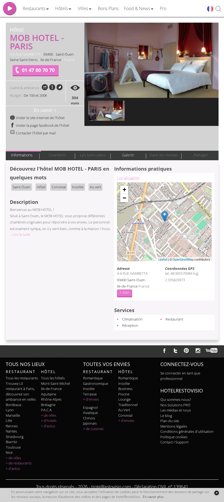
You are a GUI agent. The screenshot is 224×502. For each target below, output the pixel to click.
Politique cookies (173, 436)
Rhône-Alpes (51, 399)
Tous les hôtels (53, 378)
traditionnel (128, 404)
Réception (130, 325)
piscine (123, 394)
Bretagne (48, 404)
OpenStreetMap (183, 259)
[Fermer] (216, 492)
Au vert (95, 187)
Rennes (12, 426)
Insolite (78, 187)
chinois (89, 418)
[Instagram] (198, 351)
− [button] (124, 198)
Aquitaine (48, 394)
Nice (9, 452)
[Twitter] (175, 350)
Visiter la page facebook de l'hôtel (42, 125)
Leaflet (162, 259)
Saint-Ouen (65, 54)
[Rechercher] (218, 9)
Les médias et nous (175, 410)
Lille (9, 420)
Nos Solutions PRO (175, 405)
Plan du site (169, 420)
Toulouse (13, 447)
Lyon (10, 409)
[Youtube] (212, 350)
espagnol (90, 407)
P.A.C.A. (46, 409)
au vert (124, 409)
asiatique (90, 412)
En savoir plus (153, 496)
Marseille (13, 415)
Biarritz (11, 441)
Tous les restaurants (22, 378)
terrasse (90, 394)
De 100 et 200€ (35, 95)
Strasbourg (14, 436)
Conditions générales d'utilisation (187, 431)
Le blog (166, 415)
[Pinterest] (186, 350)
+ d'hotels (49, 420)
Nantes (11, 431)
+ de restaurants (19, 463)
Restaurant (174, 319)
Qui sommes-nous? (175, 399)
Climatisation (132, 319)
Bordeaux (13, 404)
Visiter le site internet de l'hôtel (39, 117)
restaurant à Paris (20, 388)
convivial (125, 415)
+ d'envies (91, 399)
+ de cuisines (93, 428)
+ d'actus (13, 468)
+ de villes (13, 457)
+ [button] (124, 189)
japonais (90, 423)
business (125, 388)
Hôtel (41, 187)
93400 (48, 54)
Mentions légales (173, 426)
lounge (124, 399)
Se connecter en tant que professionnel (180, 376)
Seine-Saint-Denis (24, 59)
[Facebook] (164, 350)
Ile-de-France (50, 59)
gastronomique (95, 383)
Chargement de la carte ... (163, 221)
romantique (93, 378)
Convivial (59, 187)
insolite (89, 388)
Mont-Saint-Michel (55, 383)
